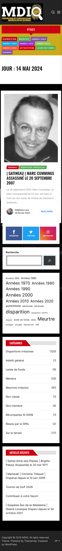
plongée (18, 325)
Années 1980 (43, 283)
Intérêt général (15, 360)
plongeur (9, 325)
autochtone (13, 306)
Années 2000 (19, 294)
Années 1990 (18, 288)
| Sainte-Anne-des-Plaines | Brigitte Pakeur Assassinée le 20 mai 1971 (28, 462)
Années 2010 (17, 301)
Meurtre (46, 319)
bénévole (39, 306)
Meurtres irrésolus (17, 387)
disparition (18, 312)
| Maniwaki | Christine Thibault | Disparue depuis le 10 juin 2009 (25, 476)
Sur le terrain (14, 433)
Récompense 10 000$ (19, 414)
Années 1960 (28, 278)
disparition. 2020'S (39, 313)
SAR (37, 325)
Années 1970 (18, 283)
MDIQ (33, 320)
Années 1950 (12, 278)
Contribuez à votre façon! (22, 496)
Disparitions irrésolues (20, 351)
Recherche (12, 252)
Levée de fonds (15, 369)
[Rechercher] (49, 260)
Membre (11, 378)
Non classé (13, 396)
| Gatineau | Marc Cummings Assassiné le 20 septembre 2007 (30, 178)
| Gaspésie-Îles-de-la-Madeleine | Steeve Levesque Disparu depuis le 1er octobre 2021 (30, 509)
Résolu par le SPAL (17, 423)
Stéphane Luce (22, 210)
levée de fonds (21, 320)
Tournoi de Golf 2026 (19, 487)
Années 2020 (41, 301)
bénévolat (27, 306)
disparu (9, 320)
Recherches (29, 325)
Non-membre (14, 405)
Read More (47, 211)
